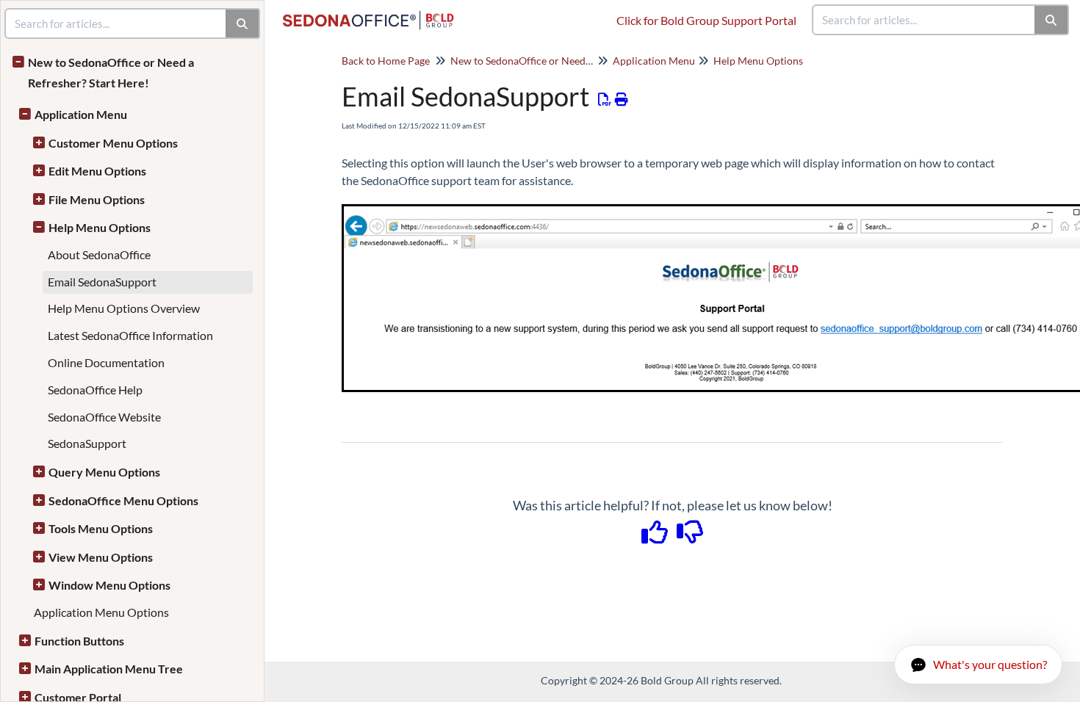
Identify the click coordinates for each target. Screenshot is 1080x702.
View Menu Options (100, 557)
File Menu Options (96, 199)
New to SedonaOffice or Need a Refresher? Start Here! (111, 72)
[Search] (1051, 19)
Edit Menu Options (97, 171)
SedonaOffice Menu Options (123, 500)
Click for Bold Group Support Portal (706, 20)
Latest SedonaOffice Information (130, 335)
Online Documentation (106, 362)
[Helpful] (656, 537)
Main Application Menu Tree (109, 669)
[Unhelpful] (690, 537)
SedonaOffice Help (95, 390)
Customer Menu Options (113, 143)
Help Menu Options (99, 227)
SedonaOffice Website (104, 417)
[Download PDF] (605, 99)
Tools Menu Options (100, 528)
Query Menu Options (104, 472)
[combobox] (924, 19)
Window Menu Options (109, 585)
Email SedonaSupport (102, 282)
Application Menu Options (101, 612)
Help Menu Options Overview (124, 308)
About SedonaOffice (99, 254)
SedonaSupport (87, 443)
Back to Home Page (386, 60)
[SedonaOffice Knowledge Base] (374, 13)
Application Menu (81, 114)
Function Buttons (79, 641)
